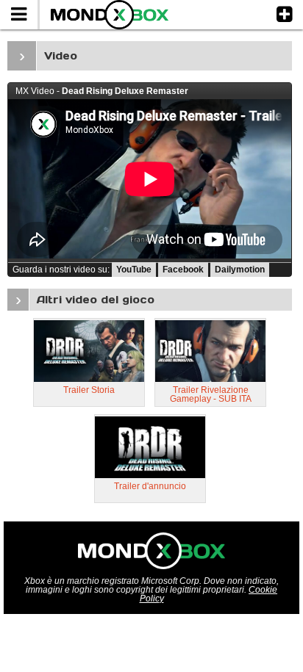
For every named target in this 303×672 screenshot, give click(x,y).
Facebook (183, 269)
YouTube (134, 269)
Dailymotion (240, 269)
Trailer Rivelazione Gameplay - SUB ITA (211, 394)
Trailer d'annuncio (150, 486)
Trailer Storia (89, 390)
